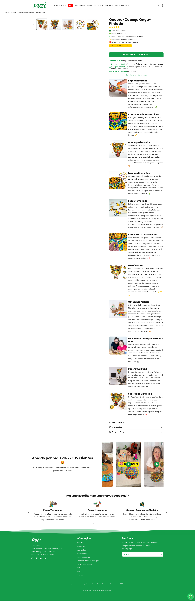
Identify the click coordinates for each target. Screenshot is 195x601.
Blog (78, 571)
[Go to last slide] (28, 512)
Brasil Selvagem (28, 12)
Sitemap (80, 575)
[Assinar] (161, 554)
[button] (59, 5)
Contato (80, 543)
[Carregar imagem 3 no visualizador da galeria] (68, 24)
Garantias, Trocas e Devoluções (88, 561)
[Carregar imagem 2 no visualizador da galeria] (55, 24)
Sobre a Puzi (81, 546)
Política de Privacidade (85, 568)
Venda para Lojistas (83, 557)
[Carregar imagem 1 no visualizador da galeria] (42, 24)
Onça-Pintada (40, 12)
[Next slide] (166, 512)
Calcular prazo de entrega (136, 75)
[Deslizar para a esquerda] (33, 24)
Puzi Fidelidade (82, 554)
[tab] (94, 524)
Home (7, 12)
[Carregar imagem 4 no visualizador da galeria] (80, 24)
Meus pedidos (82, 550)
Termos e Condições (84, 564)
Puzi (90, 590)
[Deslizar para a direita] (102, 24)
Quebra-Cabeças (16, 12)
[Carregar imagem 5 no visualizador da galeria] (93, 24)
